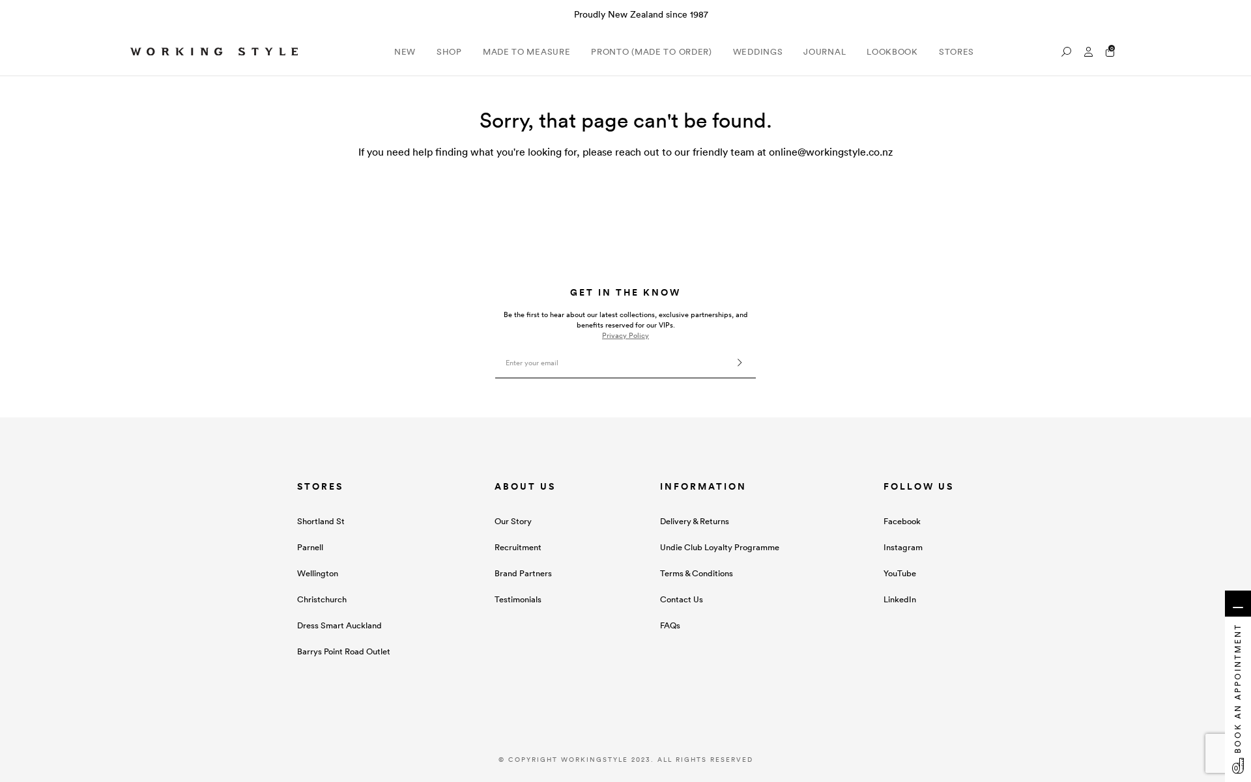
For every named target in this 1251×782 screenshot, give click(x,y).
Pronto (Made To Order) (651, 51)
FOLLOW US (919, 486)
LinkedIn (900, 599)
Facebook (902, 521)
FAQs (670, 625)
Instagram (903, 547)
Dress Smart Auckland (339, 625)
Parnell (310, 547)
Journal (824, 51)
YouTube (900, 573)
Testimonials (518, 599)
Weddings (758, 51)
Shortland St (321, 521)
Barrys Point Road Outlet (343, 651)
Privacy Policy (625, 335)
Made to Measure (527, 51)
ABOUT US (525, 486)
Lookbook (892, 51)
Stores (956, 51)
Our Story (513, 521)
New (405, 51)
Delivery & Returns (694, 521)
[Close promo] (1234, 14)
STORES (320, 486)
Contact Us (681, 599)
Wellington (317, 573)
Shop (449, 51)
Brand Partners (523, 573)
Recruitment (518, 547)
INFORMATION (703, 486)
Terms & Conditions (696, 573)
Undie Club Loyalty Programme (719, 547)
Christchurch (322, 599)
